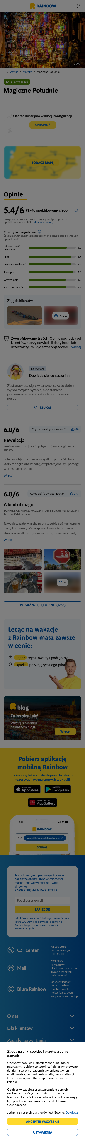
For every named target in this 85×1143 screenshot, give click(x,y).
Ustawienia (50, 1133)
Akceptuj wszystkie (44, 1122)
